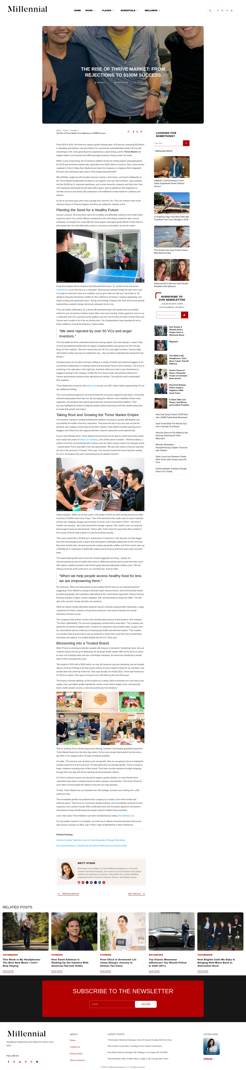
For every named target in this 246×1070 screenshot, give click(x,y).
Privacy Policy (76, 1054)
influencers (91, 386)
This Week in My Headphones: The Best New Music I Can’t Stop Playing (21, 962)
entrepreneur (62, 290)
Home (58, 130)
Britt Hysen (86, 863)
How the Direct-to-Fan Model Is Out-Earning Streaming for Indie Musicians (172, 436)
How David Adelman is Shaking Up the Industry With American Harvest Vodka (69, 962)
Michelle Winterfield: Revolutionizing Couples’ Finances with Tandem (171, 447)
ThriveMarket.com (126, 816)
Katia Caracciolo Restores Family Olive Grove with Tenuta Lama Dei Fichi (171, 459)
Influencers (156, 955)
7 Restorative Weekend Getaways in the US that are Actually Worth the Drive (139, 1040)
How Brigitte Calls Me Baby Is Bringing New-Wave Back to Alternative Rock (216, 962)
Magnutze (173, 341)
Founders (140, 82)
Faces (65, 130)
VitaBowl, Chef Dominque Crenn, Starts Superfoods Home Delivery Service (169, 183)
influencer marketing (89, 440)
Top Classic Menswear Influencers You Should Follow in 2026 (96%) (168, 962)
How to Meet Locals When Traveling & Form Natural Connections (134, 1046)
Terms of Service (77, 1060)
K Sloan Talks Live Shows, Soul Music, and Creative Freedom (179, 402)
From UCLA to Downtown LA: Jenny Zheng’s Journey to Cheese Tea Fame (118, 962)
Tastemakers (10, 955)
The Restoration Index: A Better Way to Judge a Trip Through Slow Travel (137, 1059)
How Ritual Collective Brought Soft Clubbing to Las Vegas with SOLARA (137, 1052)
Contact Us (75, 1047)
